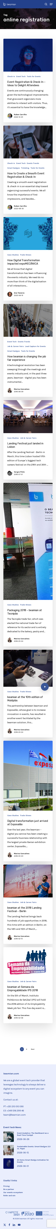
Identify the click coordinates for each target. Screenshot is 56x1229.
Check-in (11, 76)
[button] (51, 4)
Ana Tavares (19, 293)
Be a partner (8, 1189)
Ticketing (25, 168)
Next (32, 1049)
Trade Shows (25, 255)
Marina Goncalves (21, 389)
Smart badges (13, 168)
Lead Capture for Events (35, 346)
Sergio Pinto (19, 472)
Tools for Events (34, 76)
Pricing (6, 1186)
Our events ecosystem (13, 1192)
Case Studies (13, 255)
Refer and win (9, 1196)
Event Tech (21, 76)
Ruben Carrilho (20, 114)
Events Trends (33, 163)
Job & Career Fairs (15, 346)
